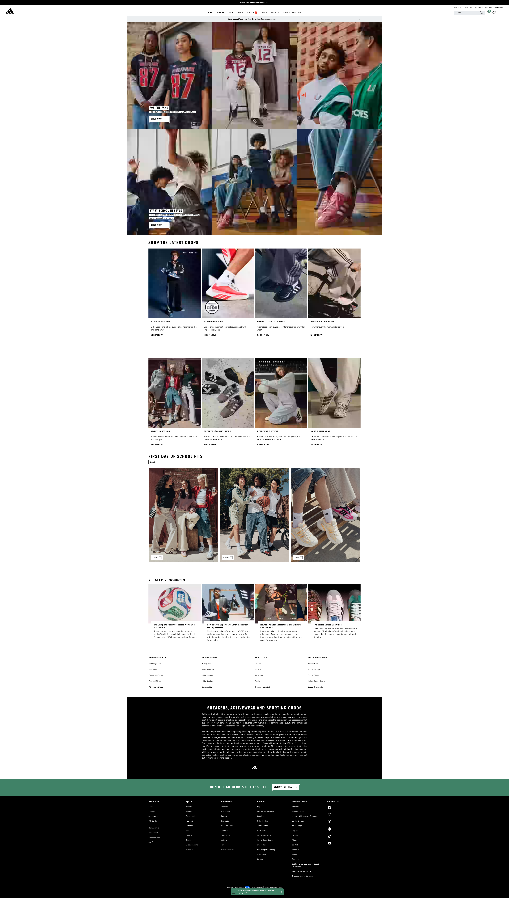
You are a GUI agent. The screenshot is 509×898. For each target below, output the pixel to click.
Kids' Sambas (207, 681)
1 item (296, 557)
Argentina (259, 675)
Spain (257, 681)
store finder (458, 7)
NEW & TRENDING (292, 13)
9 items (155, 557)
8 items (226, 557)
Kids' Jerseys (207, 675)
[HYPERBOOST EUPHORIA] (334, 294)
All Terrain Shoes (156, 687)
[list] (254, 294)
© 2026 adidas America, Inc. (254, 894)
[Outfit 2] (254, 515)
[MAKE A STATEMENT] (334, 403)
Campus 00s (207, 687)
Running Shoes (155, 664)
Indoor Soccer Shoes (316, 681)
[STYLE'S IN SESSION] (174, 403)
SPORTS (275, 13)
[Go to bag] (500, 13)
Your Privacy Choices (235, 888)
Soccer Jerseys (314, 669)
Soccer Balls (313, 664)
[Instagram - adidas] (344, 815)
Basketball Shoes (156, 675)
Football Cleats (155, 681)
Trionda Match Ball (262, 687)
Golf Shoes (153, 669)
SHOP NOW (157, 335)
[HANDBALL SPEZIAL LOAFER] (281, 294)
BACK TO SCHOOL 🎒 (248, 13)
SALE (264, 13)
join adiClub (498, 7)
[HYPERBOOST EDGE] (228, 294)
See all (152, 462)
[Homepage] (9, 11)
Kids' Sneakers (208, 669)
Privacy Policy (257, 888)
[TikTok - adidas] (344, 836)
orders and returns (476, 7)
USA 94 (258, 664)
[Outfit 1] (183, 515)
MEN (210, 13)
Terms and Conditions (273, 888)
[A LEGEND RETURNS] (174, 294)
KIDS (231, 13)
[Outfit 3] (326, 515)
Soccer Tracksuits (315, 687)
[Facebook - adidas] (344, 807)
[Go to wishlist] (494, 13)
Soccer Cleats (313, 675)
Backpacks (206, 664)
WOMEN (220, 13)
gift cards (488, 7)
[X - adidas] (344, 822)
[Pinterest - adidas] (344, 829)
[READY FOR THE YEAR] (281, 403)
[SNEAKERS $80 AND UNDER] (228, 403)
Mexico (258, 669)
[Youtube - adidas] (344, 843)
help (466, 7)
